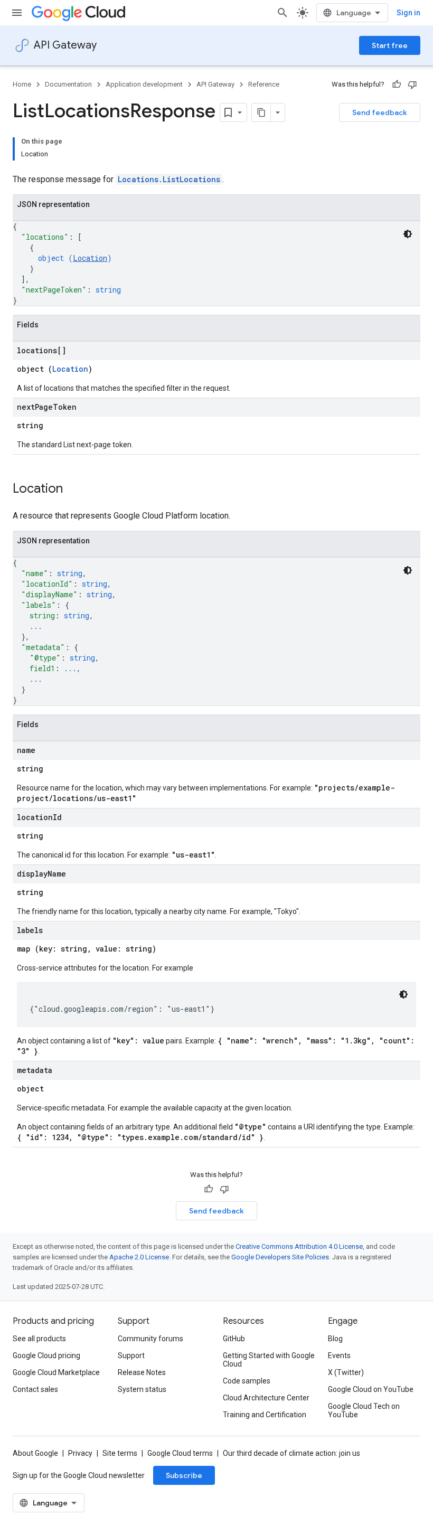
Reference (263, 84)
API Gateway (65, 45)
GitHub (234, 1338)
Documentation (68, 84)
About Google (35, 1453)
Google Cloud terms (180, 1453)
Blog (335, 1338)
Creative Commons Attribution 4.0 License (299, 1246)
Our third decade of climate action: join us (291, 1453)
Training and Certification (264, 1414)
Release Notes (142, 1372)
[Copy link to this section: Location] (73, 489)
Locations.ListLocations (169, 179)
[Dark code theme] (407, 233)
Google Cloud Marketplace (56, 1372)
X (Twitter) (346, 1372)
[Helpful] (396, 84)
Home (22, 84)
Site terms (119, 1453)
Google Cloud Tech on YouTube (364, 1410)
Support (131, 1355)
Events (339, 1355)
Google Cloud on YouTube (370, 1389)
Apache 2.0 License (139, 1257)
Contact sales (35, 1389)
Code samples (246, 1381)
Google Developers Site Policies (280, 1257)
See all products (39, 1338)
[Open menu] (16, 12)
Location (90, 258)
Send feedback (379, 112)
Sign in (408, 12)
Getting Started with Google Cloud (269, 1359)
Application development (144, 84)
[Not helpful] (412, 84)
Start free (390, 45)
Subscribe (184, 1475)
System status (142, 1389)
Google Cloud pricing (46, 1355)
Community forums (150, 1338)
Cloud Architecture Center (266, 1398)
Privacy (80, 1453)
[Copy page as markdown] (261, 112)
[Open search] (282, 12)
